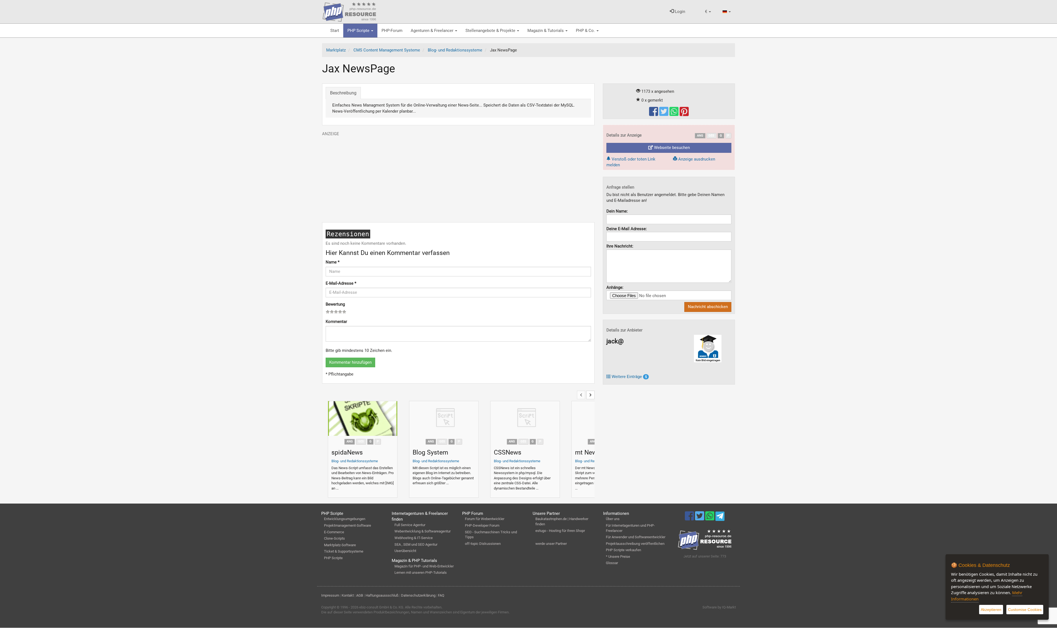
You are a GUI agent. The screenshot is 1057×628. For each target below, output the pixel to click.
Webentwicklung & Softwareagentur (422, 531)
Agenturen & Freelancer (432, 30)
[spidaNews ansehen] (362, 418)
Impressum (330, 595)
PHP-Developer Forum (482, 525)
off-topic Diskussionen (483, 544)
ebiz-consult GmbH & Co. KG (381, 607)
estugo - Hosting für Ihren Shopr (560, 531)
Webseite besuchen (671, 147)
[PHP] (349, 11)
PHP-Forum (392, 30)
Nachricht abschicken (708, 306)
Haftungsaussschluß (382, 595)
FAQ (441, 595)
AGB (359, 595)
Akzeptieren (991, 609)
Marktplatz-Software (340, 545)
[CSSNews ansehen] (525, 418)
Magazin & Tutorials (546, 30)
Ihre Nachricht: (619, 246)
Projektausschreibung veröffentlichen (635, 544)
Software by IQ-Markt (719, 607)
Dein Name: (617, 211)
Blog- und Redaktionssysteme (354, 461)
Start (334, 30)
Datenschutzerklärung (418, 595)
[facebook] (654, 114)
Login (679, 11)
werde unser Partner (551, 544)
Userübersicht (405, 551)
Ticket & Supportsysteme (343, 551)
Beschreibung (343, 93)
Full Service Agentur (409, 525)
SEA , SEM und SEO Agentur (415, 544)
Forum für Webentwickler (484, 519)
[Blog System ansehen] (443, 418)
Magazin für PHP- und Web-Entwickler (424, 566)
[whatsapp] (674, 114)
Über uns (613, 519)
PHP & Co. (586, 30)
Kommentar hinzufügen (350, 362)
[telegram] (719, 517)
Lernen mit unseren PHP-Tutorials (420, 572)
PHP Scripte (359, 30)
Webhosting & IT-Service (413, 538)
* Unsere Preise (618, 556)
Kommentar (336, 321)
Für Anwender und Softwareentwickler (635, 537)
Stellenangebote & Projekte (490, 30)
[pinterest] (684, 114)
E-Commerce (334, 532)
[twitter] (664, 114)
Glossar (612, 563)
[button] (708, 11)
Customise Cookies (1025, 609)
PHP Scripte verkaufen (623, 550)
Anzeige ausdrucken (696, 159)
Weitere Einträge (629, 376)
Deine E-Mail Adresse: (626, 228)
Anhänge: (614, 287)
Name (332, 262)
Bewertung (335, 304)
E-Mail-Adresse (341, 283)
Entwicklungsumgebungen (344, 519)
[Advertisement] (458, 175)
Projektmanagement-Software (347, 525)
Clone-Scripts (334, 538)
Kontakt (348, 595)
